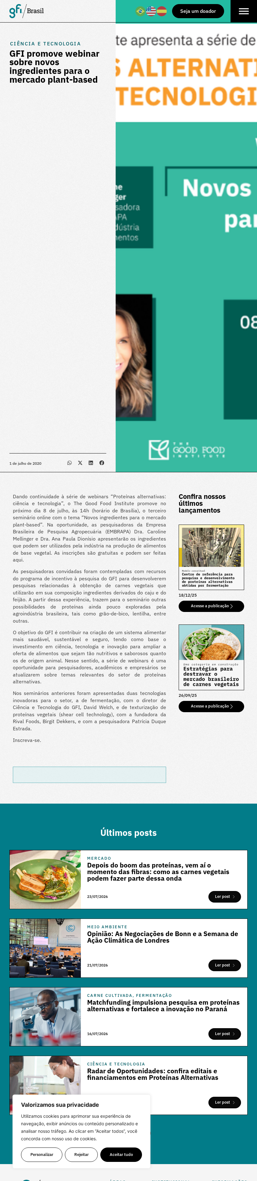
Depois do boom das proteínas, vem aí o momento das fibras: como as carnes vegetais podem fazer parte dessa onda (158, 872)
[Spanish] (162, 11)
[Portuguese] (140, 11)
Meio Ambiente (107, 927)
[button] (69, 462)
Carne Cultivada (110, 995)
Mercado (99, 858)
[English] (151, 11)
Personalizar (41, 1154)
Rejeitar (81, 1154)
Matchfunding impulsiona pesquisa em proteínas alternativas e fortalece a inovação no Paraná (163, 1005)
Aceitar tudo (121, 1154)
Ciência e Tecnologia (45, 43)
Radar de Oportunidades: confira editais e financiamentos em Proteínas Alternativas (152, 1074)
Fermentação (154, 995)
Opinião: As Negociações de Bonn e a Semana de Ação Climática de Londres (162, 937)
